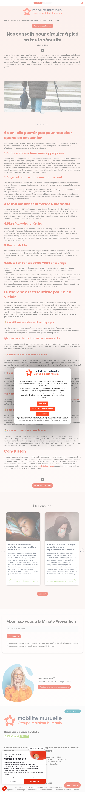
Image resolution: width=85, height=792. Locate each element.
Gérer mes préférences (42, 408)
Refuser (42, 403)
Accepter (42, 414)
